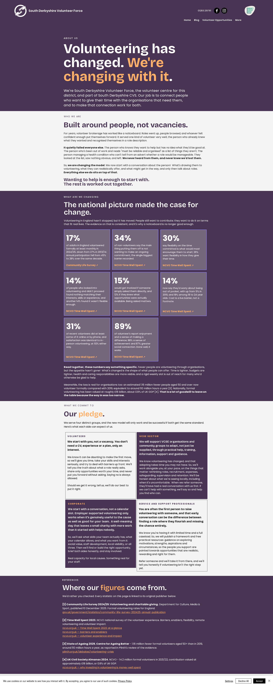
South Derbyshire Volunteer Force (56, 11)
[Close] (269, 680)
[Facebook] (217, 11)
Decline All (243, 681)
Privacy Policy (125, 681)
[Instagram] (224, 11)
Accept (259, 681)
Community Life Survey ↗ (82, 265)
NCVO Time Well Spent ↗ (178, 265)
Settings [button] (229, 681)
